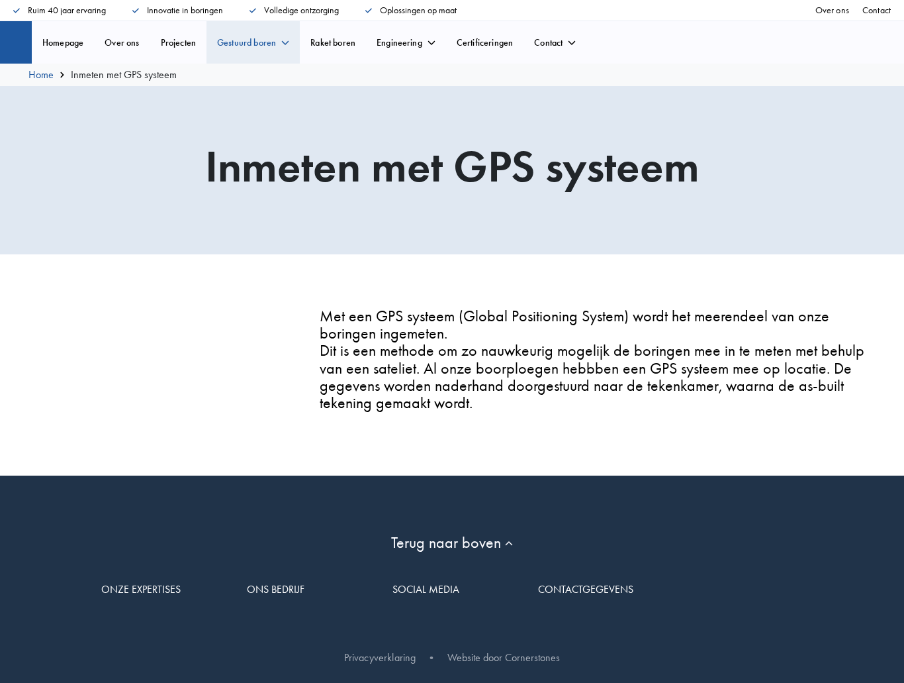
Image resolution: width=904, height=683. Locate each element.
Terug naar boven (448, 542)
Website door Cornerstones (503, 657)
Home (41, 75)
